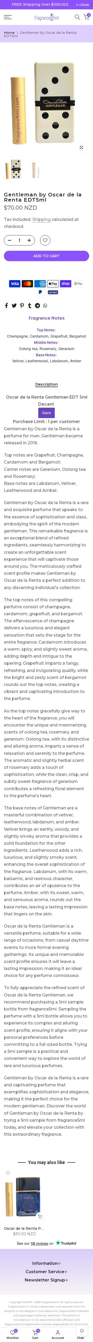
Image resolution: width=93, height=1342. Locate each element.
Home (9, 32)
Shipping (41, 219)
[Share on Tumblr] (29, 305)
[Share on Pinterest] (22, 305)
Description (46, 384)
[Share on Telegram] (37, 305)
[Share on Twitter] (14, 305)
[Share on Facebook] (6, 305)
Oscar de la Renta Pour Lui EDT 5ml (37, 1228)
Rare (46, 413)
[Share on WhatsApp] (45, 305)
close (83, 4)
